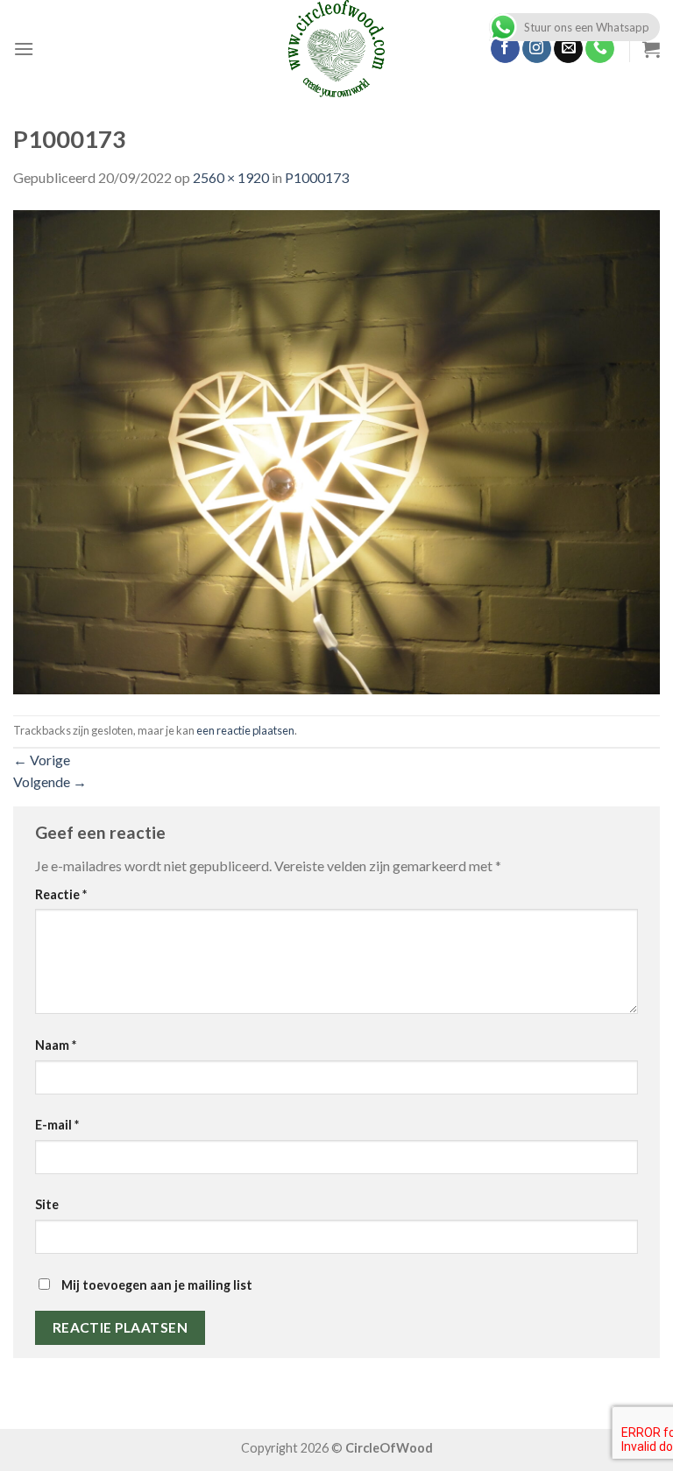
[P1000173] (336, 449)
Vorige (41, 759)
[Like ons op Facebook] (505, 49)
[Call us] (599, 49)
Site (47, 1204)
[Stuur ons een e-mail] (568, 49)
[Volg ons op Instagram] (536, 49)
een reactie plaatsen (245, 730)
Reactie (61, 894)
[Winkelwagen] (651, 49)
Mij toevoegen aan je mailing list (155, 1284)
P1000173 (317, 177)
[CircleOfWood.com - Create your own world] (337, 48)
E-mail (57, 1124)
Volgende (50, 781)
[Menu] (23, 48)
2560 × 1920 (231, 177)
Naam (55, 1045)
